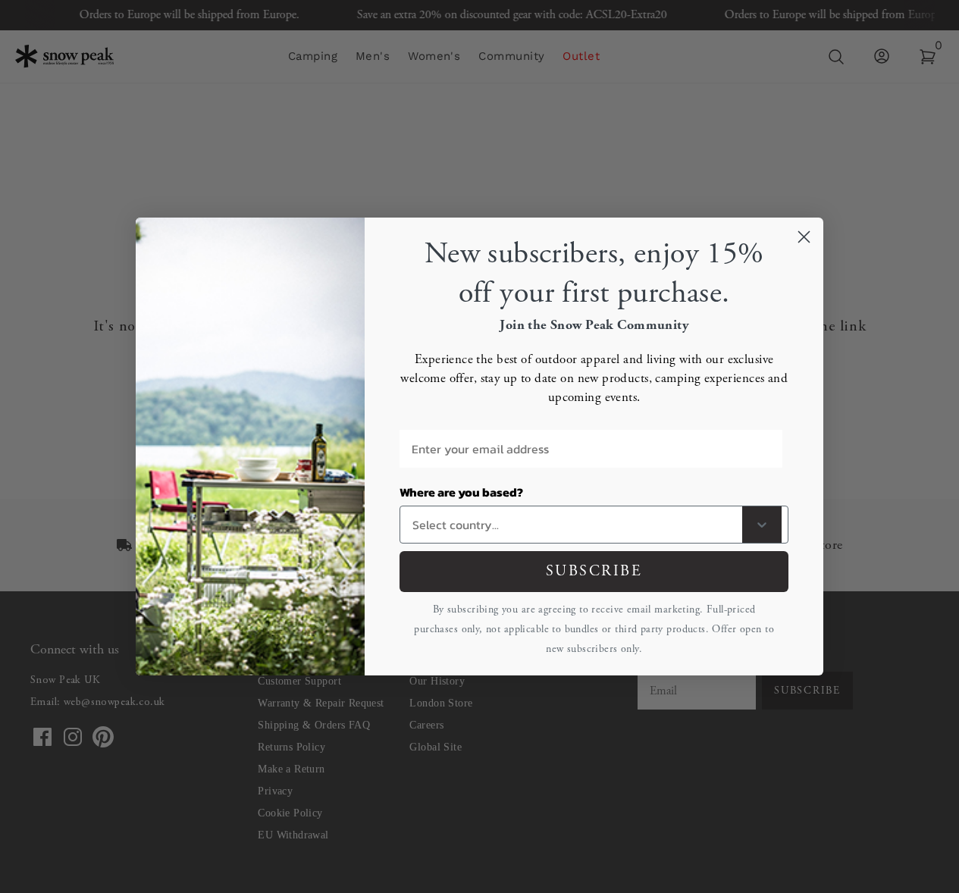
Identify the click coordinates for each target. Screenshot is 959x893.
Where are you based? (461, 492)
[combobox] (574, 524)
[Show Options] (762, 524)
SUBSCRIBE (594, 571)
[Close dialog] (804, 237)
